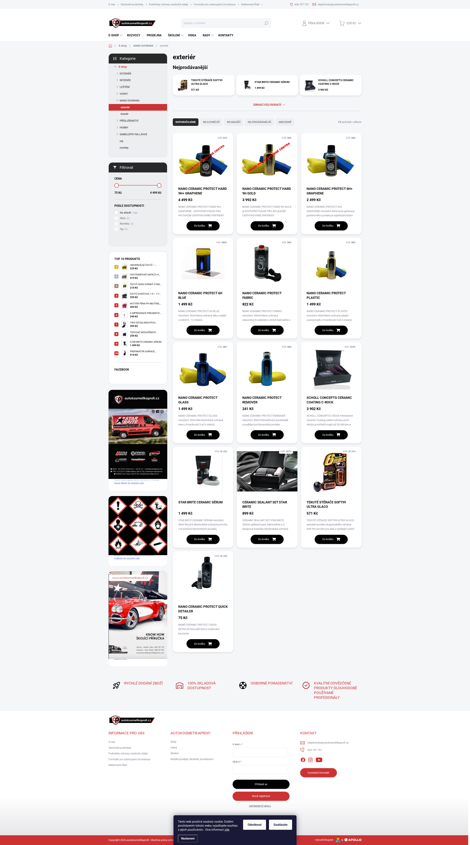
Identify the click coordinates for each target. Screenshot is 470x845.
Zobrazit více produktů (267, 104)
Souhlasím (281, 824)
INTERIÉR (125, 80)
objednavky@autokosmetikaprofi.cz (328, 742)
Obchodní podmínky (132, 4)
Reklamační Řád (250, 4)
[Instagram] (310, 759)
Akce (124, 218)
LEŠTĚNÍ (125, 86)
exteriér (125, 107)
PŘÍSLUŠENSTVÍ (129, 120)
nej (121, 141)
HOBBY (124, 127)
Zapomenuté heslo (260, 806)
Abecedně (285, 122)
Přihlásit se (261, 784)
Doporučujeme (186, 122)
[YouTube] (319, 759)
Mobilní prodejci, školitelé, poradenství (192, 759)
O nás (112, 4)
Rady (173, 741)
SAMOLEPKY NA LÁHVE (133, 134)
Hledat (266, 23)
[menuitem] (116, 35)
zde (227, 829)
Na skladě (128, 212)
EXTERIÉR (125, 73)
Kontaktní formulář (318, 772)
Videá (174, 747)
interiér (125, 113)
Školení (175, 753)
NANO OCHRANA (130, 100)
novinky (124, 147)
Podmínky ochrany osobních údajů (168, 4)
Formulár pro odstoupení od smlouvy (215, 4)
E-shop (123, 66)
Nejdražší (234, 122)
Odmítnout (254, 824)
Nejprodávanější (259, 122)
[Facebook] (303, 759)
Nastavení (187, 838)
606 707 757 (315, 750)
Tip (123, 229)
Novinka (126, 223)
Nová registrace (261, 796)
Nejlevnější (211, 122)
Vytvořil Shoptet (324, 839)
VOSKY (124, 93)
